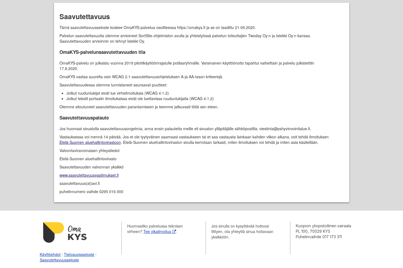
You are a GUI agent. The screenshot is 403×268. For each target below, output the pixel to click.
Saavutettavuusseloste (59, 260)
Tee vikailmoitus (157, 231)
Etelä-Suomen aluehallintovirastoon (90, 142)
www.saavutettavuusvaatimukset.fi (89, 175)
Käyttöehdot (50, 254)
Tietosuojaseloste (79, 254)
